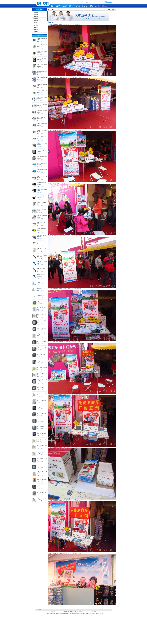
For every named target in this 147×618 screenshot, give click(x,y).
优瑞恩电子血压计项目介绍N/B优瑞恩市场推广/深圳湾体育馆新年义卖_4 (64, 183)
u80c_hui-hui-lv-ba (41, 361)
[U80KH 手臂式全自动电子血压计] (34, 101)
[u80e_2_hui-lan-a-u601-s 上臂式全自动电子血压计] (34, 423)
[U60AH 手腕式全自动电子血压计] (34, 48)
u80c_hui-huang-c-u (41, 341)
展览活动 (36, 27)
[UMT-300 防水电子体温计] (34, 252)
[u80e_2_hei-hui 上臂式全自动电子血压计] (34, 383)
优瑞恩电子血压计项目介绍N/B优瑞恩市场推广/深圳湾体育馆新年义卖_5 (64, 236)
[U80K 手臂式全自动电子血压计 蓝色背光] (34, 173)
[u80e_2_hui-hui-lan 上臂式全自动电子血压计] (34, 416)
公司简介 (58, 6)
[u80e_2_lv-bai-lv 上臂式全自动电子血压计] (34, 442)
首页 (52, 6)
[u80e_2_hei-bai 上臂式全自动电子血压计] (34, 377)
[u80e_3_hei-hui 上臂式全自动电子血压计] (34, 462)
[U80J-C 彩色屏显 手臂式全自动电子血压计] (34, 193)
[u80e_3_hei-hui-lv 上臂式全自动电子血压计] (34, 469)
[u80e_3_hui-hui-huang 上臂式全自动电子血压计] (34, 495)
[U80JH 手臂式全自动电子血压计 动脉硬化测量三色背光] (34, 180)
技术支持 (78, 6)
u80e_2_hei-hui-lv (41, 387)
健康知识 (84, 6)
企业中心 (71, 6)
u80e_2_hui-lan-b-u (41, 426)
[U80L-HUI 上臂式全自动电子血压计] (34, 160)
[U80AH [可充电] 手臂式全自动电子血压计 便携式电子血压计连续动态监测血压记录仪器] (34, 199)
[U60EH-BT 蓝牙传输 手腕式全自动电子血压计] (34, 206)
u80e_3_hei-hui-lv (41, 466)
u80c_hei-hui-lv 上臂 (42, 328)
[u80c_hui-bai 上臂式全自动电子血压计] (34, 337)
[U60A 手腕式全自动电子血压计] (34, 42)
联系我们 (91, 6)
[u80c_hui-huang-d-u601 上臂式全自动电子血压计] (34, 350)
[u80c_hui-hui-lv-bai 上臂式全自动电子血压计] (34, 364)
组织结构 (36, 14)
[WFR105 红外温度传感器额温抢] (34, 278)
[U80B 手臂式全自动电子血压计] (34, 88)
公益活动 (36, 29)
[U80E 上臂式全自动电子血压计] (34, 81)
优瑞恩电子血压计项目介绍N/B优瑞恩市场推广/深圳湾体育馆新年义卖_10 (64, 447)
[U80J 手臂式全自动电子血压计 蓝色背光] (34, 167)
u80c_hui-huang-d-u (42, 347)
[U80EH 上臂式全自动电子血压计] (34, 147)
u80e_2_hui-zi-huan (41, 433)
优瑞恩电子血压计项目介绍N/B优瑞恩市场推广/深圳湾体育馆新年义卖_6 (64, 288)
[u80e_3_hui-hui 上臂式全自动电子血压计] (34, 488)
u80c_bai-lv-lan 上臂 (42, 301)
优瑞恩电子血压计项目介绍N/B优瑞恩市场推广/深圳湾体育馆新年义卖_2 (64, 77)
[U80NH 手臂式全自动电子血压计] (34, 127)
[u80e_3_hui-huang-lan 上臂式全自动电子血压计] (34, 482)
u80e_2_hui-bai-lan (41, 400)
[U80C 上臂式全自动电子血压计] (34, 75)
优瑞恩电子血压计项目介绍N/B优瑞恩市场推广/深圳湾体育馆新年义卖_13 (64, 553)
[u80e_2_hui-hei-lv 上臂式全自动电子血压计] (34, 410)
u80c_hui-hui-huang (41, 354)
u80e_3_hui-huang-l (42, 479)
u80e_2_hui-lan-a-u (41, 420)
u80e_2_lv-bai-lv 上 (41, 439)
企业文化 (36, 20)
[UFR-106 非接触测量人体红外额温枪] (34, 258)
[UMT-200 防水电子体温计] (34, 245)
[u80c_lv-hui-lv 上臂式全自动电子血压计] (34, 370)
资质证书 (36, 16)
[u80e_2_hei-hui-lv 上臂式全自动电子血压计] (34, 390)
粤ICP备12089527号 (68, 611)
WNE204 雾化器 (40, 288)
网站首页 (109, 9)
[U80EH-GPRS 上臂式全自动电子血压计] (34, 239)
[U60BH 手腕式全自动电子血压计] (34, 55)
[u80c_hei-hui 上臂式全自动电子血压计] (34, 324)
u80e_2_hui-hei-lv (41, 407)
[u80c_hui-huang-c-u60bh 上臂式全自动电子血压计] (34, 344)
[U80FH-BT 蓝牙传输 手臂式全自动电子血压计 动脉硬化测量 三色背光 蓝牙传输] (34, 232)
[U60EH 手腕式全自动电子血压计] (34, 68)
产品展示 (64, 6)
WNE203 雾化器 (40, 282)
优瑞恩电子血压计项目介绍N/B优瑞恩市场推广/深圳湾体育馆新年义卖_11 (64, 500)
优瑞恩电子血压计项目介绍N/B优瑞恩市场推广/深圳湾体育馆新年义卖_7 (64, 341)
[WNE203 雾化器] (34, 285)
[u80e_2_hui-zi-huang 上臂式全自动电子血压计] (34, 436)
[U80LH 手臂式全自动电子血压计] (34, 107)
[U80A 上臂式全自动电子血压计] (34, 140)
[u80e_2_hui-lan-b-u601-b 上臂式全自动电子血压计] (34, 429)
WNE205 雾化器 (40, 295)
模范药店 (36, 25)
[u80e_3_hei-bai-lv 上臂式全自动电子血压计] (34, 456)
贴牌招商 (97, 6)
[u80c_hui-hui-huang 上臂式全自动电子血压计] (34, 357)
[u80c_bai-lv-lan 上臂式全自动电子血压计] (34, 304)
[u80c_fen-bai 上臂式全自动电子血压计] (34, 311)
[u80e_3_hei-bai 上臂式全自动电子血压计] (34, 449)
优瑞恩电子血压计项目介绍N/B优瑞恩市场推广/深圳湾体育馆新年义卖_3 (64, 130)
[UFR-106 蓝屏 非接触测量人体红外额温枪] (34, 265)
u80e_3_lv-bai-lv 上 (41, 499)
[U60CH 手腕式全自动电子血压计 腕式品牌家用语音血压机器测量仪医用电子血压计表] (34, 61)
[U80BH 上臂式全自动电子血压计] (34, 94)
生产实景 (36, 18)
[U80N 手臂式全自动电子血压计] (34, 114)
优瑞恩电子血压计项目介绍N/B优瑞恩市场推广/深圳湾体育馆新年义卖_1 (64, 24)
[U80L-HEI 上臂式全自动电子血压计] (34, 153)
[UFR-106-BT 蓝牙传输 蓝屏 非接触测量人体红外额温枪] (34, 272)
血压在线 (104, 6)
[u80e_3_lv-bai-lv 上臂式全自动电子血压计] (34, 502)
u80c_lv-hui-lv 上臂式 (42, 367)
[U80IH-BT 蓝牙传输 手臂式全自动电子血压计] (34, 219)
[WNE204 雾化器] (34, 291)
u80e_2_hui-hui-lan (41, 413)
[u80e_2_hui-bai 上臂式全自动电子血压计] (34, 396)
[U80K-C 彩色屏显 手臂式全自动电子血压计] (34, 186)
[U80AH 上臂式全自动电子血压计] (34, 134)
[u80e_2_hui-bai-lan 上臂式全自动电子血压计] (34, 403)
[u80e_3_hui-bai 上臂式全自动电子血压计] (34, 475)
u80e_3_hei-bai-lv (41, 453)
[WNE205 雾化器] (34, 298)
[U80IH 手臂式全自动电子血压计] (34, 121)
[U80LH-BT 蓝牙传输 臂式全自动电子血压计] (34, 213)
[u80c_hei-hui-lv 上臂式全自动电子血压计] (34, 331)
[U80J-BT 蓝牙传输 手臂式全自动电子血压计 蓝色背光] (34, 226)
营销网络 (36, 23)
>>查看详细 (40, 41)
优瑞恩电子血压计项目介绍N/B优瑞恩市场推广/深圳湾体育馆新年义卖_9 (64, 394)
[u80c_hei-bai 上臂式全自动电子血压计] (34, 318)
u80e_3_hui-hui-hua (42, 492)
